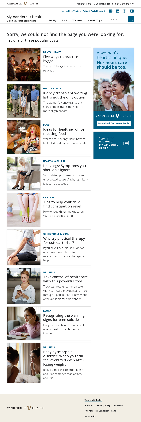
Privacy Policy (103, 405)
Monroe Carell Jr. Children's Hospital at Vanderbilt (105, 3)
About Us (89, 405)
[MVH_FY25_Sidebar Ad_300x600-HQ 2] (113, 88)
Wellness (77, 20)
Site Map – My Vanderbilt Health (100, 410)
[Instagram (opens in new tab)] (124, 11)
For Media (118, 405)
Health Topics (96, 20)
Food (64, 20)
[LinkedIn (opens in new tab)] (117, 11)
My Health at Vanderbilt (83, 11)
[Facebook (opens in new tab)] (110, 11)
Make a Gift (90, 416)
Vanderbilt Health (93, 400)
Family (52, 20)
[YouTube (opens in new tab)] (132, 11)
